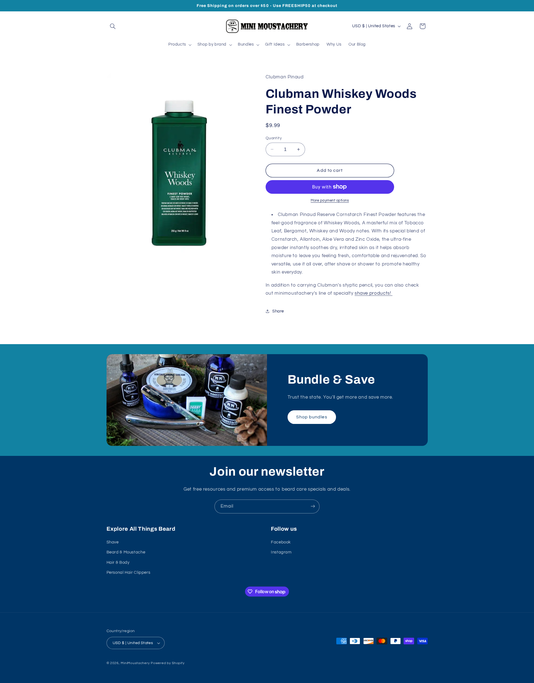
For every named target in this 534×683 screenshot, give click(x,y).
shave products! (373, 293)
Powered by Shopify (167, 663)
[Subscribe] (312, 506)
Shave (113, 542)
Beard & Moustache (126, 552)
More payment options (330, 200)
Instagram (281, 552)
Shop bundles (311, 417)
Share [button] (278, 311)
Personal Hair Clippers (128, 572)
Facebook (281, 542)
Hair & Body (118, 562)
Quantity (274, 138)
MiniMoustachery (135, 663)
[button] (113, 26)
